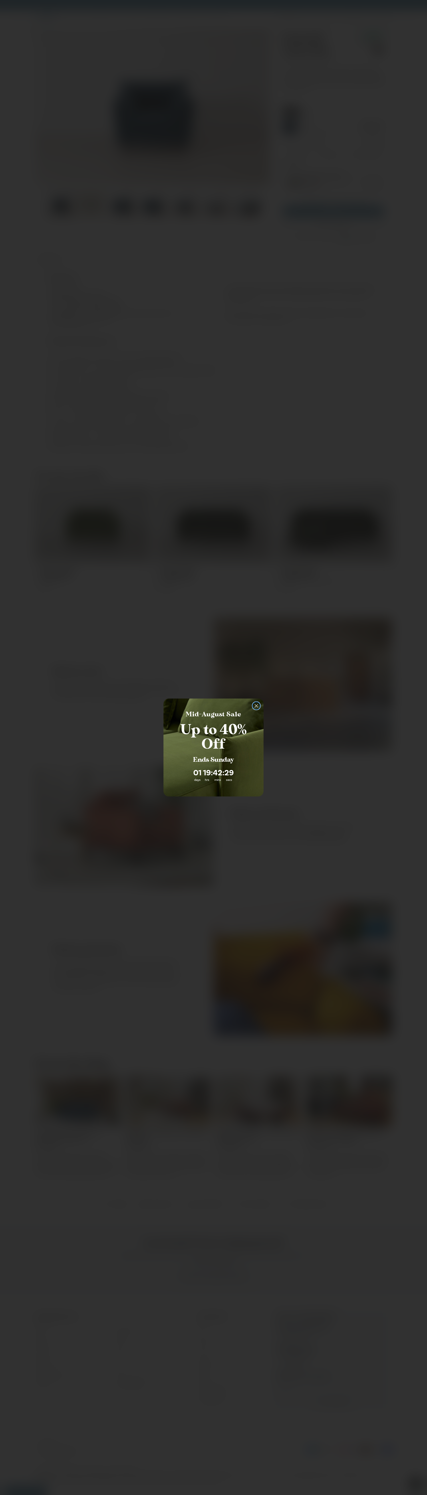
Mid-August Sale (213, 714)
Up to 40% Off (213, 737)
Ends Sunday (213, 760)
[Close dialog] (256, 706)
